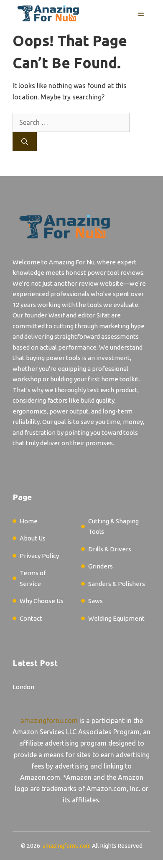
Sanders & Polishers (116, 583)
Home (29, 521)
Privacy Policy (39, 555)
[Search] (25, 141)
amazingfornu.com (49, 720)
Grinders (100, 566)
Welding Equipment (116, 618)
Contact (31, 618)
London (23, 686)
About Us (33, 538)
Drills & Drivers (109, 549)
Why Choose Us (42, 600)
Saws (95, 600)
